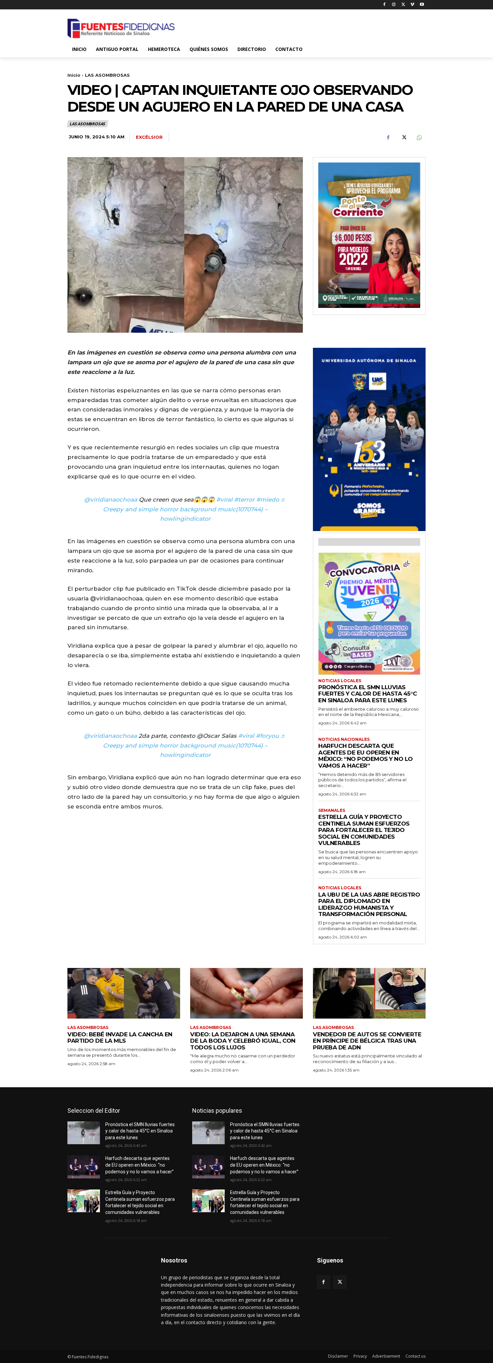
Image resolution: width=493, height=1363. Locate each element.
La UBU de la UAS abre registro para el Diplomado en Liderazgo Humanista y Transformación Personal (369, 904)
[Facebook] (384, 5)
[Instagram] (394, 5)
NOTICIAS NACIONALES (344, 739)
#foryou (267, 735)
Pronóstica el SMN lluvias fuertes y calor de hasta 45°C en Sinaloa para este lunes (367, 694)
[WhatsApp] (419, 137)
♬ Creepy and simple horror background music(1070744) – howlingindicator (194, 509)
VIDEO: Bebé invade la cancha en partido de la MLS (119, 1037)
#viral (224, 499)
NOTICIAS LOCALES (339, 680)
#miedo (267, 499)
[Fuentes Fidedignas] (121, 28)
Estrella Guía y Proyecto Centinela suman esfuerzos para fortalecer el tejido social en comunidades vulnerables (363, 830)
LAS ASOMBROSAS (107, 75)
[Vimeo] (412, 5)
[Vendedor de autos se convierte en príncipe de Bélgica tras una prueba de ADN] (369, 993)
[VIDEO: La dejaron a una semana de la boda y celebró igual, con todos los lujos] (246, 993)
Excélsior (149, 137)
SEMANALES (331, 810)
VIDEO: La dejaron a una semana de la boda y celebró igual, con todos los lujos (242, 1041)
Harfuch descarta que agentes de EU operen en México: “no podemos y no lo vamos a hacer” (365, 755)
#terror (244, 499)
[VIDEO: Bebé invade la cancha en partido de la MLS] (123, 993)
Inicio (73, 75)
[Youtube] (422, 5)
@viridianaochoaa (110, 499)
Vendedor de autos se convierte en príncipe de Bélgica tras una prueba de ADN (367, 1041)
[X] (403, 5)
